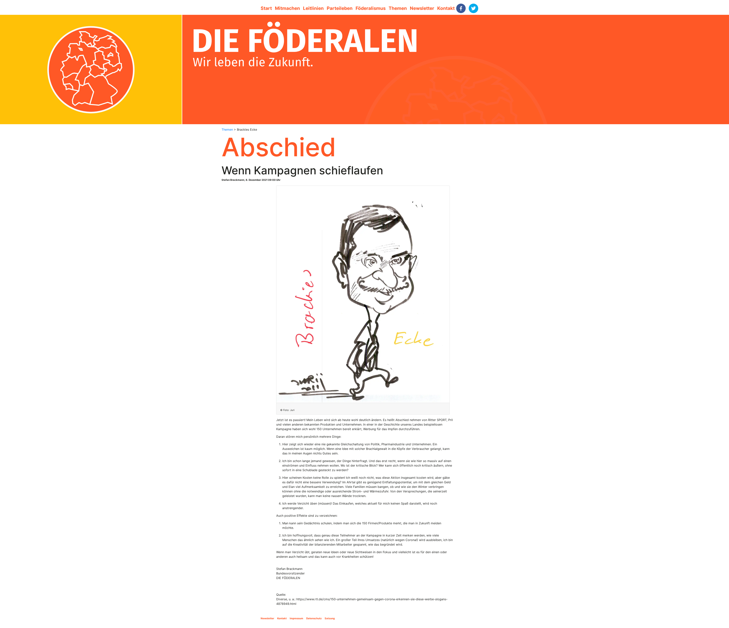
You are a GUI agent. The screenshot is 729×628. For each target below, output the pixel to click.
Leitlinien (313, 8)
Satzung (330, 618)
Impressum (296, 618)
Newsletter (422, 8)
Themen (398, 8)
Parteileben (340, 8)
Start (266, 8)
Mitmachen (287, 8)
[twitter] (473, 8)
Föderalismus (371, 8)
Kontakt (446, 8)
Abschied (279, 147)
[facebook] (461, 8)
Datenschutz (314, 618)
